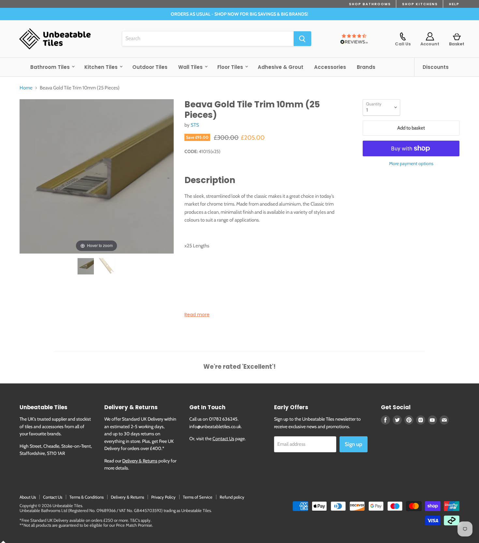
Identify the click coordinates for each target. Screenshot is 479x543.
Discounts (436, 67)
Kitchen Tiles (101, 67)
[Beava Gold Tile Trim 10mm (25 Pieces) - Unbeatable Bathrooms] (86, 266)
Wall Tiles (191, 67)
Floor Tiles (230, 67)
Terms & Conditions (86, 497)
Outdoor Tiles (149, 67)
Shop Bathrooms (370, 4)
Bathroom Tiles (50, 67)
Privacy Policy (163, 497)
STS (195, 125)
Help (454, 4)
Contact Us (223, 439)
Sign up (353, 444)
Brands (366, 67)
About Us (28, 497)
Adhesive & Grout (280, 67)
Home (26, 88)
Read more (197, 314)
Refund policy (232, 497)
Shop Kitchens (420, 4)
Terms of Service (197, 497)
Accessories (330, 67)
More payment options (411, 163)
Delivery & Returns (139, 461)
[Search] (302, 38)
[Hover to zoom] (97, 176)
